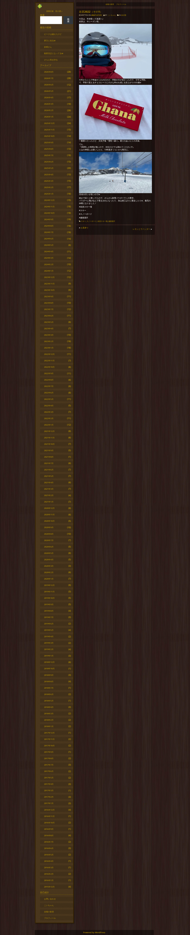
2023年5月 (49, 322)
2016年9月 (49, 829)
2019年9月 (49, 604)
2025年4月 (49, 174)
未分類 (123, 15)
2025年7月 (49, 155)
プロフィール (121, 4)
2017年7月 (49, 764)
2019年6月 (49, 623)
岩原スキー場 (103, 221)
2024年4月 (49, 251)
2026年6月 (49, 84)
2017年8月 (49, 758)
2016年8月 (49, 835)
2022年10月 (49, 367)
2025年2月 (49, 187)
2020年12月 (49, 508)
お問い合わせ (50, 899)
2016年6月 (49, 848)
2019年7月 (49, 617)
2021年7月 (49, 463)
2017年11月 (49, 739)
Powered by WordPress (94, 932)
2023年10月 (49, 290)
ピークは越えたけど (53, 34)
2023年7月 (49, 309)
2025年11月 (49, 129)
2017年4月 (49, 784)
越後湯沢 (111, 221)
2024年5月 (49, 245)
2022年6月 (49, 392)
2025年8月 (49, 149)
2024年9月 (49, 219)
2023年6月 (49, 315)
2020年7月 (49, 540)
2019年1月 (49, 655)
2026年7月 (49, 78)
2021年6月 (49, 469)
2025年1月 (49, 193)
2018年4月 (49, 707)
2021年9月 (49, 450)
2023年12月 (49, 277)
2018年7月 (49, 688)
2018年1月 (49, 726)
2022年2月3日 (97, 15)
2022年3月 (49, 412)
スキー (83, 221)
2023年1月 (49, 347)
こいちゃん (112, 15)
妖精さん (48, 47)
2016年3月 (49, 867)
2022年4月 (49, 405)
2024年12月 (49, 200)
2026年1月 (49, 116)
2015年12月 (49, 886)
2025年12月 (49, 123)
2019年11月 (49, 591)
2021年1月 (49, 501)
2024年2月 (49, 264)
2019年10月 (49, 598)
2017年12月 (49, 732)
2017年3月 (49, 790)
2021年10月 (49, 444)
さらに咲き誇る (51, 59)
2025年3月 (49, 181)
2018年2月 (49, 720)
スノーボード (92, 221)
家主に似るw (49, 40)
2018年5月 (49, 700)
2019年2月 (49, 649)
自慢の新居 (110, 4)
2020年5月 (49, 553)
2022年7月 (49, 386)
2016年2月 (49, 874)
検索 (42, 15)
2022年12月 (49, 354)
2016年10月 (49, 822)
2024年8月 (49, 225)
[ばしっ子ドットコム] (40, 7)
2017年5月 (49, 777)
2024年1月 (49, 270)
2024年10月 (49, 213)
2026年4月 (49, 97)
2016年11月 (49, 816)
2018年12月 (49, 662)
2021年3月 (49, 489)
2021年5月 (49, 476)
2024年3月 (49, 258)
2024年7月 (49, 232)
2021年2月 (49, 495)
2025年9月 (49, 142)
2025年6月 (49, 161)
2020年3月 (49, 566)
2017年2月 (49, 797)
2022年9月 (49, 373)
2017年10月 (49, 745)
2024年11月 (49, 206)
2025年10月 (49, 136)
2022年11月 (49, 360)
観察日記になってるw (53, 53)
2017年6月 (49, 771)
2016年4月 (49, 861)
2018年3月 (49, 713)
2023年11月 (49, 283)
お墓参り (84, 227)
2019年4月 (49, 636)
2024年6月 (49, 238)
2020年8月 (49, 534)
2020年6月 (49, 546)
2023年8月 (49, 303)
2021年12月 (49, 431)
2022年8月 (49, 379)
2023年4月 (49, 328)
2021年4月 (49, 482)
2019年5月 (49, 630)
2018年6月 (49, 694)
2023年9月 (49, 296)
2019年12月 (49, 585)
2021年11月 (49, 437)
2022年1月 (49, 424)
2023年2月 (49, 341)
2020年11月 (49, 514)
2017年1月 (49, 803)
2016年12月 (49, 809)
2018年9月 (49, 675)
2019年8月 (49, 610)
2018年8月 (49, 681)
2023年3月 (49, 335)
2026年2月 (49, 110)
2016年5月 (49, 854)
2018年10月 (49, 668)
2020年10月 (49, 521)
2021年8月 (49, 457)
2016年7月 (49, 842)
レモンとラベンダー (141, 229)
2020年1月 (49, 578)
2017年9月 (49, 752)
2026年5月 (49, 91)
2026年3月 (49, 104)
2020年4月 (49, 559)
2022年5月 (49, 399)
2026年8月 (49, 72)
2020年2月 (49, 572)
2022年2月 (49, 418)
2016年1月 (49, 880)
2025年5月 (49, 168)
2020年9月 (49, 527)
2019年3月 (49, 643)
